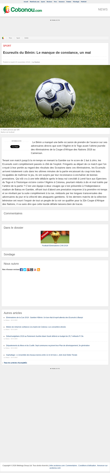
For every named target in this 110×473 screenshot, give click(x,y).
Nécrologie (76, 1)
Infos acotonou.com (57, 466)
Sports (43, 1)
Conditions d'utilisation (87, 466)
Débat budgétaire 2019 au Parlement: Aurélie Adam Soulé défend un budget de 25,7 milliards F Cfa (44, 336)
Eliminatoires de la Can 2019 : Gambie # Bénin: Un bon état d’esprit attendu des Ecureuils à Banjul (44, 318)
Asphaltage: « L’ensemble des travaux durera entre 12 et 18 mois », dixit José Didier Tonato (41, 355)
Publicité (83, 1)
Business (49, 1)
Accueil (26, 1)
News (55, 1)
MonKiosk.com (34, 1)
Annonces (62, 1)
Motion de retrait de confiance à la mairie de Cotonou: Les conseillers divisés (36, 327)
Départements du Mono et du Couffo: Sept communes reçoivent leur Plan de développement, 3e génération (48, 346)
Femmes (68, 1)
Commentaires (71, 466)
